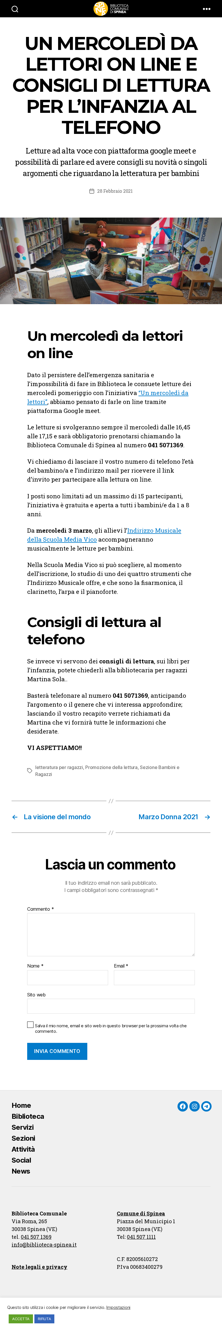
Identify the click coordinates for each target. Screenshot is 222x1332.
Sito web (36, 994)
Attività (23, 1149)
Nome (35, 966)
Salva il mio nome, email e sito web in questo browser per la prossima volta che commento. (111, 1028)
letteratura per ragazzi (59, 767)
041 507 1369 (36, 1236)
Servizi (23, 1127)
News (21, 1171)
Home (21, 1105)
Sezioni (23, 1138)
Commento (40, 909)
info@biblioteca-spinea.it (44, 1244)
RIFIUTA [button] (44, 1318)
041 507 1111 (141, 1236)
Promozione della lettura (111, 767)
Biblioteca (28, 1116)
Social (21, 1160)
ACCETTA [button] (20, 1318)
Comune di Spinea (141, 1213)
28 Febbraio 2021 (115, 191)
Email (121, 966)
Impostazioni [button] (118, 1307)
